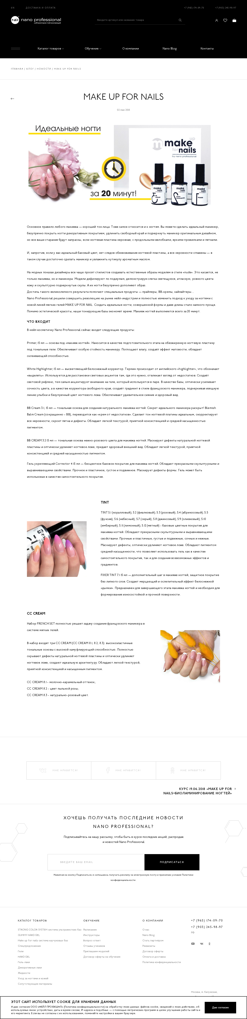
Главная (17, 68)
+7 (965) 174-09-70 (194, 7)
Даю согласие (220, 1007)
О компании (130, 48)
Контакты (207, 48)
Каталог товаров (49, 48)
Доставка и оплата (41, 7)
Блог (30, 68)
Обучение (92, 48)
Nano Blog (170, 48)
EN (13, 7)
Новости (44, 68)
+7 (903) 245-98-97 (225, 7)
